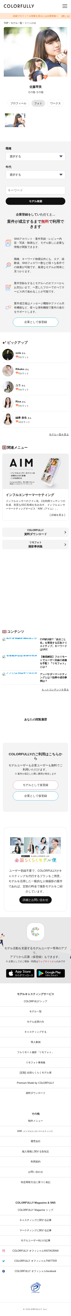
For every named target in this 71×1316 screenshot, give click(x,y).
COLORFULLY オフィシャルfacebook (35, 1271)
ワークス (55, 103)
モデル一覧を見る (59, 434)
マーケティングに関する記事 (35, 1230)
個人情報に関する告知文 (35, 1151)
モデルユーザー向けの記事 (35, 1240)
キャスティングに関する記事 (35, 1220)
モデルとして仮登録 (35, 785)
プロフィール (18, 103)
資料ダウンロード (35, 1093)
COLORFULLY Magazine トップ (35, 1210)
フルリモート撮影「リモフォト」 (35, 1052)
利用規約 (36, 1161)
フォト (38, 103)
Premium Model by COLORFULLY (35, 1083)
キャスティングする (35, 1032)
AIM (35, 1131)
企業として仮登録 (35, 322)
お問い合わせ (35, 1172)
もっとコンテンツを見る (55, 689)
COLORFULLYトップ (35, 1001)
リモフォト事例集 (35, 1062)
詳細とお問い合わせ (35, 899)
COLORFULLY (35, 532)
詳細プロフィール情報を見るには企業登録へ (35, 16)
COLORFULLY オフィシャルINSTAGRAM (35, 1251)
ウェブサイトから (47, 961)
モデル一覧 (16, 23)
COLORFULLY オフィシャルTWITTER (35, 1261)
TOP (6, 23)
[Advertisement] (35, 588)
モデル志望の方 (35, 1021)
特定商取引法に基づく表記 (35, 1182)
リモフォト (35, 544)
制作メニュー (35, 1121)
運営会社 (36, 1141)
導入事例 (36, 1042)
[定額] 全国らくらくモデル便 (35, 1072)
